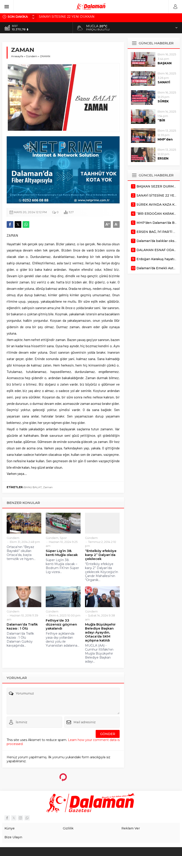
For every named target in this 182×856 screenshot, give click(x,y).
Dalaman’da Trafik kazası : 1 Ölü (22, 626)
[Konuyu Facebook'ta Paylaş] (10, 224)
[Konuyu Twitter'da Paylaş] (18, 224)
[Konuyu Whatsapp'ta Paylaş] (26, 224)
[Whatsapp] (27, 818)
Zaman (48, 487)
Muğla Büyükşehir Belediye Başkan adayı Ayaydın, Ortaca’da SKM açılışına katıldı (100, 632)
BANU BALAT (33, 487)
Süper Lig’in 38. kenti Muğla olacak (62, 553)
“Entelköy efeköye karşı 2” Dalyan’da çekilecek (101, 555)
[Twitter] (13, 818)
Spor (63, 538)
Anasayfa (17, 56)
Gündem (31, 56)
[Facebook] (7, 818)
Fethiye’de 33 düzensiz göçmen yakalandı (61, 624)
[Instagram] (20, 818)
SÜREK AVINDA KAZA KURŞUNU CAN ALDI (73, 17)
